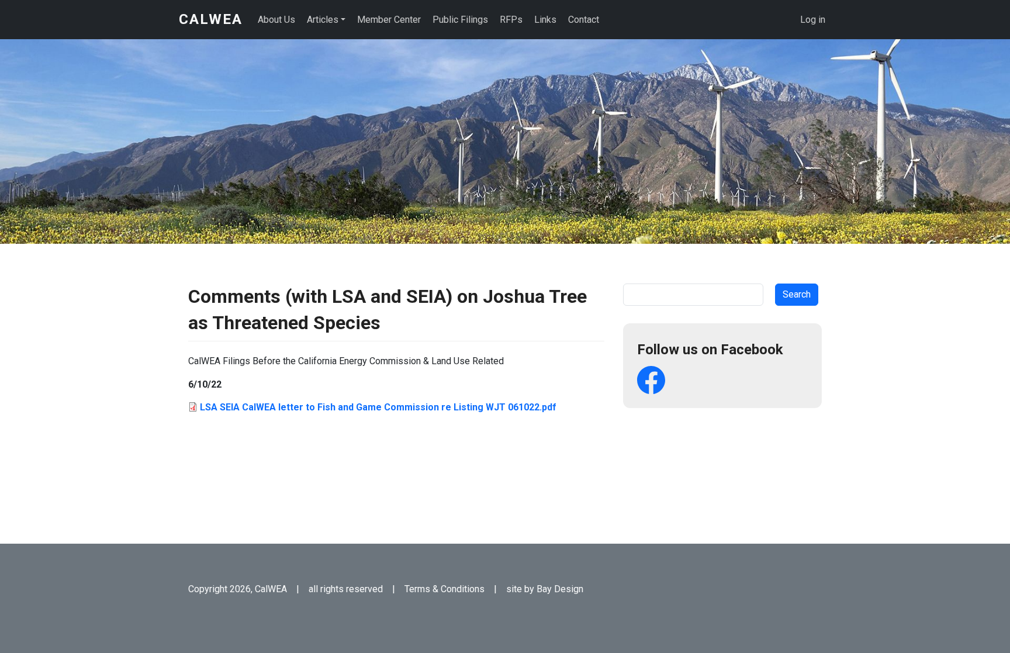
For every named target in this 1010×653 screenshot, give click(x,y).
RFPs (511, 19)
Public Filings (460, 19)
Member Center (389, 19)
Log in (812, 19)
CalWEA (211, 19)
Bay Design (560, 589)
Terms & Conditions (444, 589)
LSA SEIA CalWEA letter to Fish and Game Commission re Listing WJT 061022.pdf (378, 407)
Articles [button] (322, 19)
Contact (583, 19)
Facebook (651, 380)
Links (545, 19)
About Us (276, 19)
